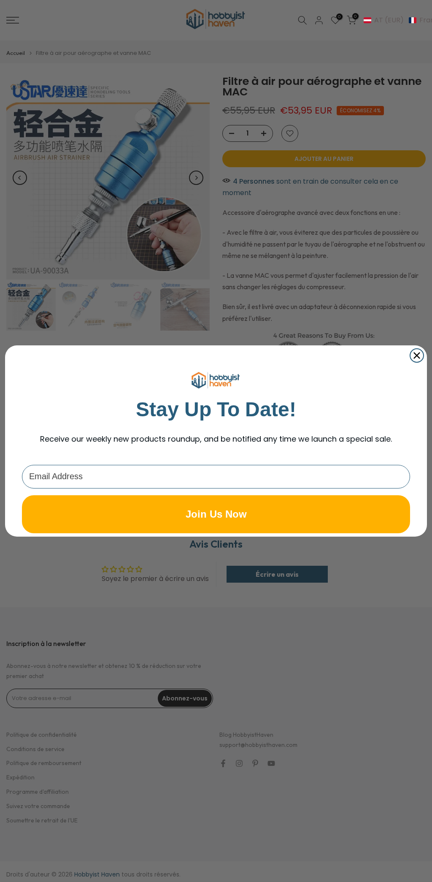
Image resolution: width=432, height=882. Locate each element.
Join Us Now (216, 514)
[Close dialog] (417, 355)
